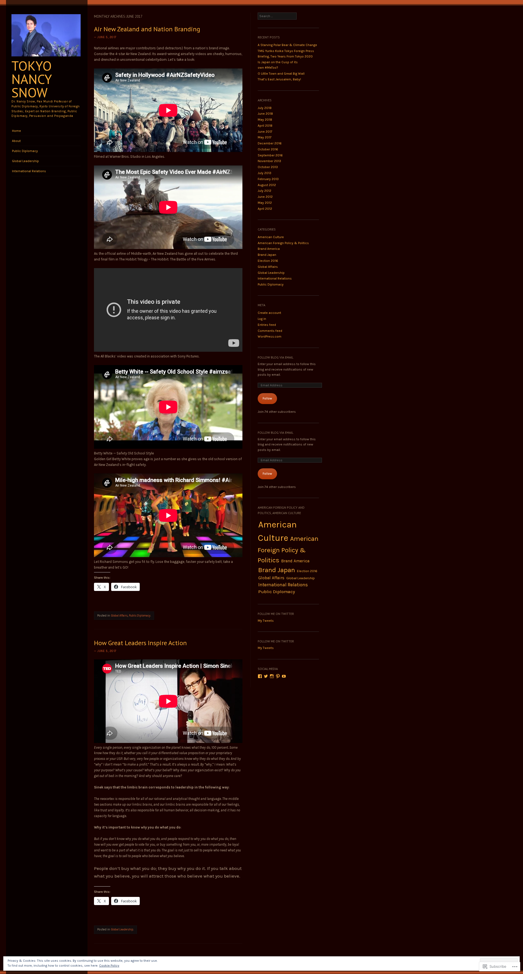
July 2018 (265, 108)
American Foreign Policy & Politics (283, 243)
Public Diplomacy (25, 151)
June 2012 (265, 197)
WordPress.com (269, 336)
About (16, 141)
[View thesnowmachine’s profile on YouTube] (284, 676)
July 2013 (264, 173)
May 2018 (265, 120)
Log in (262, 319)
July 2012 (264, 191)
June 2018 (265, 114)
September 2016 (270, 155)
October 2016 (268, 149)
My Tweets (266, 621)
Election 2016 (268, 261)
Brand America (269, 249)
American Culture (271, 237)
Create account (269, 313)
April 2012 (265, 209)
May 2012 (265, 203)
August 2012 (267, 185)
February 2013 (268, 179)
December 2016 (270, 143)
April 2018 (265, 126)
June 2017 (265, 131)
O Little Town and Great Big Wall (281, 73)
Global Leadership (25, 161)
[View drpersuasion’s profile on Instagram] (272, 676)
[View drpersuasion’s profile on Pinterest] (278, 676)
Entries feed (267, 325)
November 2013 (269, 161)
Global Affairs (119, 615)
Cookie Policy (109, 965)
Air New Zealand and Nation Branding (147, 29)
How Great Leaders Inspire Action (140, 643)
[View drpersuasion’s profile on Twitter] (266, 676)
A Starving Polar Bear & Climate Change (287, 45)
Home (16, 131)
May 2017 (265, 137)
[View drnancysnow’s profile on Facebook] (260, 676)
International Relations (29, 171)
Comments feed (270, 331)
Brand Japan (267, 255)
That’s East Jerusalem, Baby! (279, 79)
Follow (267, 398)
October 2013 (268, 167)
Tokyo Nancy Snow (31, 79)
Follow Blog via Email (275, 357)
